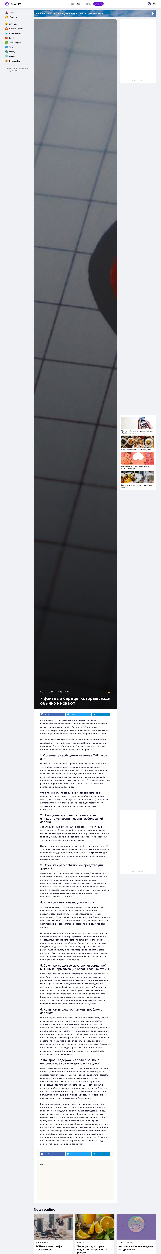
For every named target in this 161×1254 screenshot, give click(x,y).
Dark (149, 4)
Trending (13, 17)
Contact (140, 80)
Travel (11, 47)
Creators (98, 4)
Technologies (15, 42)
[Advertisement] (75, 1182)
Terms (27, 69)
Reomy (42, 692)
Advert (15, 69)
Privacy (21, 69)
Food (11, 38)
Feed (72, 4)
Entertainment (15, 33)
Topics (80, 4)
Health (12, 56)
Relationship (14, 61)
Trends (88, 4)
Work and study (16, 29)
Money (12, 52)
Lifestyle (13, 24)
